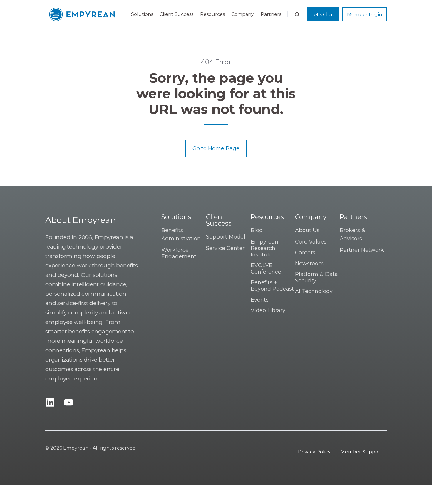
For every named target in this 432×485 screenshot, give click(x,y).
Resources (212, 14)
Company (242, 14)
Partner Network (362, 250)
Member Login (364, 14)
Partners (271, 14)
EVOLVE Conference (266, 268)
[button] (297, 14)
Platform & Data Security (316, 277)
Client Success (176, 14)
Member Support (361, 452)
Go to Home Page (216, 148)
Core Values (310, 242)
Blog (257, 230)
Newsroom (309, 263)
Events (260, 300)
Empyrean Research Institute (264, 248)
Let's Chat (322, 14)
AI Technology (314, 291)
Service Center (225, 248)
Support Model (225, 237)
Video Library (268, 310)
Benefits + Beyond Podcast (272, 285)
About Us (307, 230)
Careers (305, 252)
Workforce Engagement (178, 253)
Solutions (142, 14)
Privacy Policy (314, 452)
